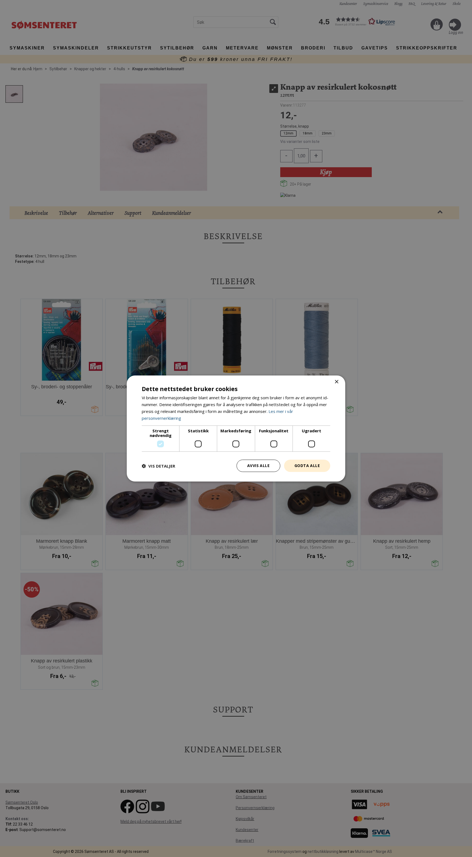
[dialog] (236, 428)
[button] (158, 466)
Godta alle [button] (307, 465)
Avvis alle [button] (258, 465)
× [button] (336, 382)
